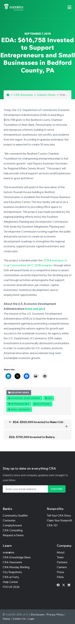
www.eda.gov (35, 308)
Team (60, 557)
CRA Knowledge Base (17, 557)
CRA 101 (52, 525)
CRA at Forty (11, 577)
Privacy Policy (55, 614)
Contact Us (19, 618)
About (61, 552)
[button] (69, 7)
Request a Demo (13, 535)
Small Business (20, 409)
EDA (50, 398)
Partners (62, 562)
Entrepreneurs (20, 404)
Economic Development (25, 398)
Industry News (46, 95)
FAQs (60, 577)
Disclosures (37, 614)
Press (60, 572)
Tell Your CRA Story (59, 515)
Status (6, 618)
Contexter (9, 520)
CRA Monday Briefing (16, 567)
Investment (43, 404)
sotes (8, 552)
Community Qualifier (15, 515)
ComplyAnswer (12, 525)
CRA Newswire (23, 95)
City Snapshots (12, 572)
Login (31, 618)
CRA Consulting (13, 530)
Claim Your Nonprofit (59, 520)
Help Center (10, 582)
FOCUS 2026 (11, 587)
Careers (62, 567)
